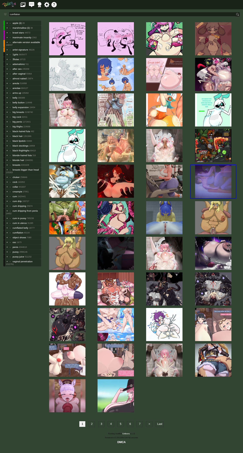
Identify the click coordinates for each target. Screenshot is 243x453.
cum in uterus (20, 223)
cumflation (18, 232)
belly (15, 97)
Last (159, 424)
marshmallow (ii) (21, 27)
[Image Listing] (23, 6)
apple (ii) (17, 23)
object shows (19, 237)
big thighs (18, 126)
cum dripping (19, 206)
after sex (17, 69)
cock (15, 182)
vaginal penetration (23, 261)
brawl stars (18, 32)
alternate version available (26, 42)
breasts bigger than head (26, 169)
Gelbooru (126, 434)
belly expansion (21, 107)
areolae (16, 88)
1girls (15, 54)
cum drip (17, 201)
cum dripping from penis (25, 210)
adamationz (19, 64)
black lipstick (19, 141)
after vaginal (19, 73)
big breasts (18, 112)
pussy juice (18, 256)
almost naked (20, 78)
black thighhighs (21, 150)
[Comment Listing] (31, 6)
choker (16, 177)
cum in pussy (19, 218)
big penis (17, 121)
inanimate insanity (22, 37)
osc (14, 242)
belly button (19, 102)
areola (16, 83)
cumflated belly (20, 227)
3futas (16, 59)
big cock (17, 117)
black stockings (20, 145)
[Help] (54, 6)
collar (15, 186)
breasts (16, 165)
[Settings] (46, 6)
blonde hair (18, 160)
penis (15, 247)
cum (15, 196)
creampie (17, 191)
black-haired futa (21, 131)
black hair (18, 136)
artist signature (20, 49)
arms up (17, 93)
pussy (16, 252)
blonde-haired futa (22, 155)
